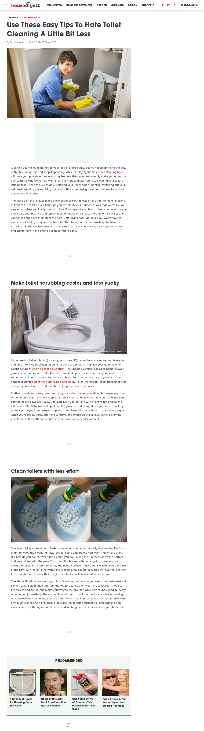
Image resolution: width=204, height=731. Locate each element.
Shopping (148, 5)
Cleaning (117, 5)
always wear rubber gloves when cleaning (62, 393)
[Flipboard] (168, 5)
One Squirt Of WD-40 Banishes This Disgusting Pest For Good (83, 704)
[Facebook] (162, 5)
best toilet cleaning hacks (108, 172)
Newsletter (191, 5)
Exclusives (54, 5)
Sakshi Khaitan (17, 42)
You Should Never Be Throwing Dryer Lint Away (21, 702)
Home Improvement (79, 5)
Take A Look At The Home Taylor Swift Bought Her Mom (114, 702)
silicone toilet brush (52, 369)
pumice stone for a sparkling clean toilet (49, 382)
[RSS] (174, 5)
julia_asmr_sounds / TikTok (113, 540)
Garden (102, 5)
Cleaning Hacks (31, 17)
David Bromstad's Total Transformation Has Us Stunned (53, 702)
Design (132, 5)
